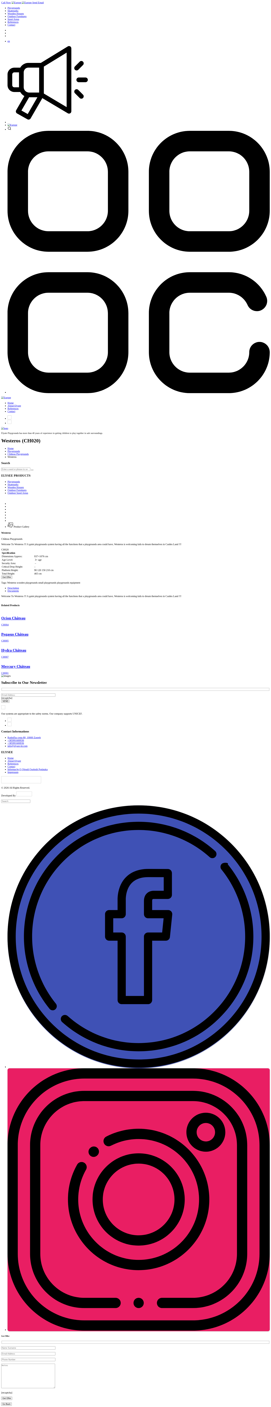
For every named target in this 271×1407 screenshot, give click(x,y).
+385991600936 (16, 740)
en (9, 41)
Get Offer (7, 577)
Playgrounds (14, 8)
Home (11, 403)
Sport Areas (13, 19)
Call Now (6, 2)
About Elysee (14, 405)
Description (13, 588)
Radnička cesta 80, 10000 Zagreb (24, 737)
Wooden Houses (16, 13)
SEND (5, 701)
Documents (13, 591)
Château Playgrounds (18, 454)
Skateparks (13, 10)
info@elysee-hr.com (17, 746)
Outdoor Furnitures (17, 16)
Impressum (13, 772)
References (13, 22)
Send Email (38, 2)
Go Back (7, 1404)
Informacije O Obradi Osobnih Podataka (28, 769)
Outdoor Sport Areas (18, 493)
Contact (11, 25)
